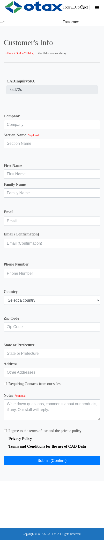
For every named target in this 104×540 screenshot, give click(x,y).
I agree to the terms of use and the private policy (45, 431)
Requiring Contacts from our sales (34, 384)
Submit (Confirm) (52, 461)
